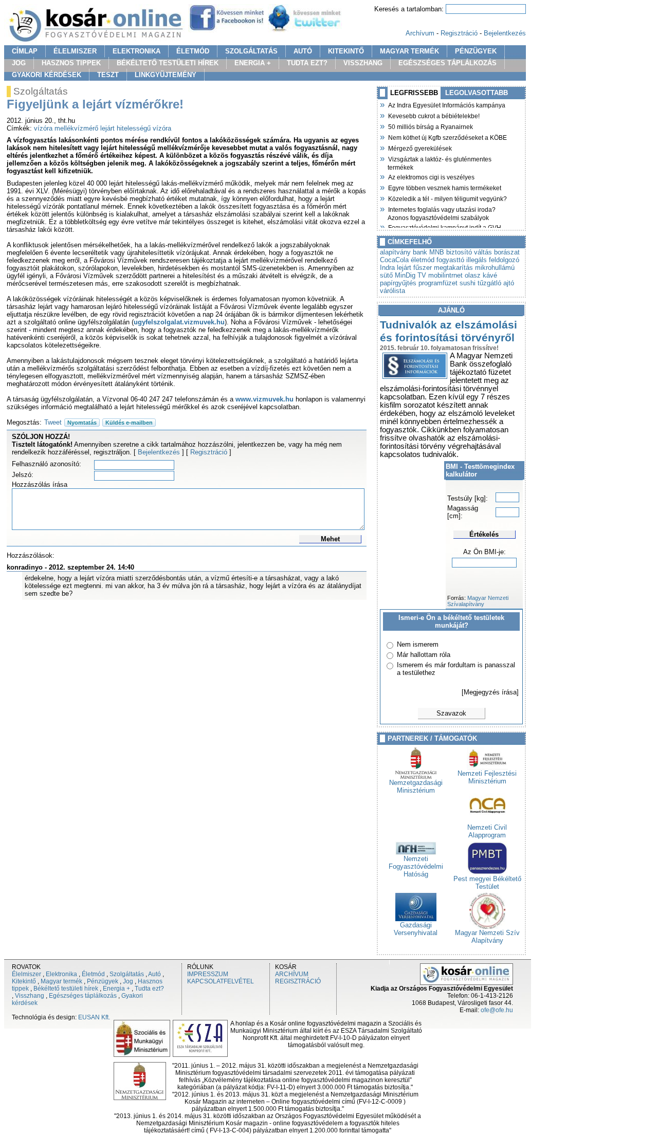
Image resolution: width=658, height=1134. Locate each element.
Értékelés (484, 534)
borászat (507, 252)
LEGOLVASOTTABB (476, 93)
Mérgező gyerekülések (420, 147)
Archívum (420, 33)
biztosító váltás (469, 252)
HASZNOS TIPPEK (71, 63)
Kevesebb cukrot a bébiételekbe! (434, 115)
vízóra (43, 128)
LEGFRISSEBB (414, 93)
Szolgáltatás (126, 974)
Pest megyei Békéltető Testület (487, 882)
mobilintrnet (445, 275)
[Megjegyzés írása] (490, 692)
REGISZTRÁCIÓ (298, 981)
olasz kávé (481, 275)
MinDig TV (410, 275)
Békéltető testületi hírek (65, 988)
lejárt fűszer (414, 267)
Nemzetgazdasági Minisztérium (416, 786)
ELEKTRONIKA (136, 51)
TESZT (108, 75)
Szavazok (451, 713)
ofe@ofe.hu (497, 1010)
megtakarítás (453, 267)
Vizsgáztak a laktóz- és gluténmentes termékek (439, 162)
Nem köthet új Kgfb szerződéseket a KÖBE (447, 137)
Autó (154, 974)
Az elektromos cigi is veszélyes (431, 176)
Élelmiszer (26, 974)
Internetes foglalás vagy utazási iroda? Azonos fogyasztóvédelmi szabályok (442, 213)
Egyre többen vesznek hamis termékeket (444, 187)
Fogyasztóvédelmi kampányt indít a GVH (444, 227)
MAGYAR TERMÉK (409, 51)
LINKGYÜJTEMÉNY (165, 75)
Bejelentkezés (505, 33)
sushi (468, 283)
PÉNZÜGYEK (476, 51)
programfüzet (438, 283)
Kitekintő (24, 981)
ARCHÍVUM (291, 974)
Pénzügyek (102, 981)
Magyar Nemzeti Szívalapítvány (477, 601)
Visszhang (29, 995)
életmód (422, 260)
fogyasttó (450, 260)
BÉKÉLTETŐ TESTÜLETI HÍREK (167, 63)
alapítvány (395, 252)
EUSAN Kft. (94, 1017)
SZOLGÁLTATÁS (251, 51)
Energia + (116, 988)
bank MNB (428, 252)
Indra (387, 267)
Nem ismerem (417, 644)
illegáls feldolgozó (492, 260)
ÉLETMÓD (192, 51)
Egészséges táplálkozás (83, 995)
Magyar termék (61, 981)
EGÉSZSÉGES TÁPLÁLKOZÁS (447, 63)
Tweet (53, 422)
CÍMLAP (25, 51)
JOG (19, 63)
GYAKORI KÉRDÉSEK (46, 75)
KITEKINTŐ (346, 51)
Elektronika (61, 974)
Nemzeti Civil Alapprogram (487, 831)
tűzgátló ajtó (496, 283)
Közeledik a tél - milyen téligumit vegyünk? (447, 198)
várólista (392, 291)
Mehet (330, 539)
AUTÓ (303, 51)
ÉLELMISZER (75, 51)
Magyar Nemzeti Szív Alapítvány (487, 936)
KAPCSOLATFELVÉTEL (220, 981)
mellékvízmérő (76, 128)
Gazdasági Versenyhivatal (415, 929)
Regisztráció (459, 33)
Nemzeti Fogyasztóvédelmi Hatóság (416, 866)
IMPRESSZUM (207, 974)
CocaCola (394, 260)
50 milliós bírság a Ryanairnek (430, 126)
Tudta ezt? (149, 988)
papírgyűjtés (398, 283)
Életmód (93, 974)
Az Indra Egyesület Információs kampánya (446, 104)
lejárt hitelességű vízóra (135, 128)
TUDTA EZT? (307, 63)
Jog (128, 981)
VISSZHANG (362, 63)
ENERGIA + (252, 63)
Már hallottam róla (423, 655)
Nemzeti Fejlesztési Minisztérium (487, 777)
